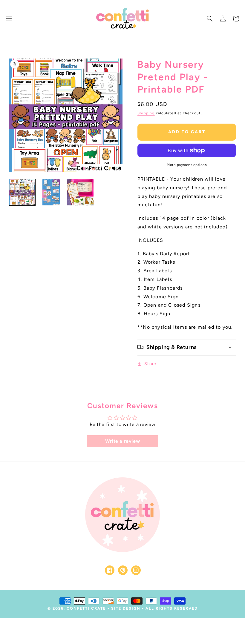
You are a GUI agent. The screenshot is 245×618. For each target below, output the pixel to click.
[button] (9, 18)
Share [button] (150, 363)
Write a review (122, 441)
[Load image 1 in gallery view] (22, 192)
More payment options (187, 165)
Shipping (146, 113)
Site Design (125, 608)
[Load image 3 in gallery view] (80, 192)
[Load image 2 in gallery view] (51, 192)
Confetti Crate (86, 608)
